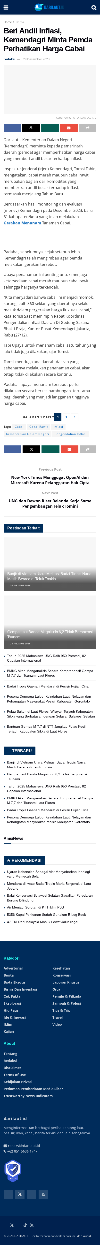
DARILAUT (21, 1236)
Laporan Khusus (65, 982)
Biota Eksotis (14, 982)
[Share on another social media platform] (87, 128)
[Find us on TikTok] (25, 1225)
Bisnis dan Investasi (20, 989)
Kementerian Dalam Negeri (27, 434)
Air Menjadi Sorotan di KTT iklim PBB (35, 907)
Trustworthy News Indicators (28, 1095)
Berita (20, 22)
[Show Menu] (6, 7)
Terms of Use (15, 1074)
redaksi (9, 59)
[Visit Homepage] (50, 7)
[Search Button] (94, 7)
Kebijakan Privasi (18, 1081)
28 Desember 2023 (36, 59)
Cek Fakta (12, 996)
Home (8, 22)
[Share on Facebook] (12, 128)
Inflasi (58, 427)
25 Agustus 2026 (20, 585)
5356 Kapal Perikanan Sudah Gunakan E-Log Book (46, 915)
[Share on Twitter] (31, 128)
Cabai (19, 427)
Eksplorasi (12, 1003)
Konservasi (61, 975)
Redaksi (10, 1060)
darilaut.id (84, 1236)
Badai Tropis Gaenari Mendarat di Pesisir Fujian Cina (48, 686)
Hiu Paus (11, 1010)
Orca (56, 989)
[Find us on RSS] (43, 1194)
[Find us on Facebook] (8, 1194)
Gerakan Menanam (22, 223)
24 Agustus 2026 (20, 643)
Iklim (8, 1024)
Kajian (9, 1031)
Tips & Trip (61, 1010)
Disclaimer (12, 1067)
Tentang (10, 1053)
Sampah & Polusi (66, 1003)
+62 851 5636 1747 (21, 1151)
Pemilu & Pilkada (66, 996)
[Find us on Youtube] (31, 1194)
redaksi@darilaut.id (23, 1145)
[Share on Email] (68, 128)
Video (57, 1024)
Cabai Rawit (38, 427)
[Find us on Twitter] (20, 1194)
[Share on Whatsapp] (50, 128)
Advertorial (13, 968)
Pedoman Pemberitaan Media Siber (33, 1088)
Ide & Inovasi (15, 1017)
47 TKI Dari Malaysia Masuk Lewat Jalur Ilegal (42, 922)
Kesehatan (61, 968)
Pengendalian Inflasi (71, 434)
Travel (57, 1017)
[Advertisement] (50, 236)
